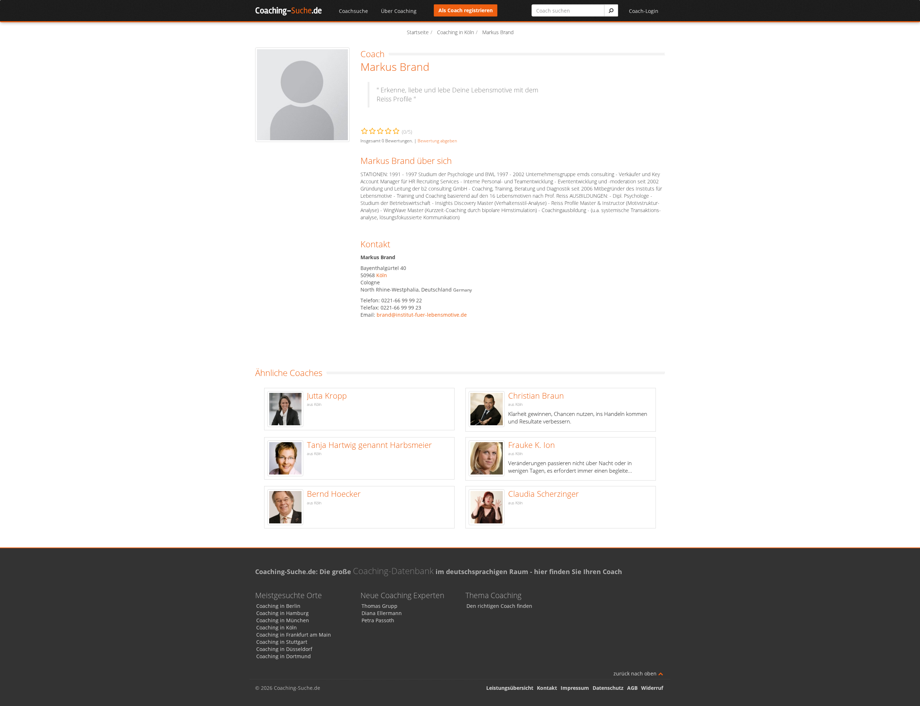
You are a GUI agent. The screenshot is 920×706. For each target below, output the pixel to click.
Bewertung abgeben (437, 140)
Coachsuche (353, 11)
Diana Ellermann (382, 613)
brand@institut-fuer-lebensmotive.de (422, 314)
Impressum (575, 687)
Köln (381, 275)
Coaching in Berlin (278, 605)
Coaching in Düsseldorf (284, 649)
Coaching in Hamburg (282, 613)
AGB (632, 687)
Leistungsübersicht (509, 687)
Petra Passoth (378, 620)
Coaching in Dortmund (283, 656)
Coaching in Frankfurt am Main (293, 634)
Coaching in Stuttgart (281, 641)
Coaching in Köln (276, 627)
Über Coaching (399, 11)
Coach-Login (643, 11)
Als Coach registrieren (465, 10)
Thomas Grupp (379, 605)
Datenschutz (608, 687)
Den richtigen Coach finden (499, 605)
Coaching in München (282, 620)
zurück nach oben (635, 673)
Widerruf (652, 687)
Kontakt (547, 687)
